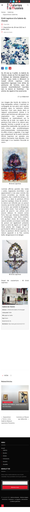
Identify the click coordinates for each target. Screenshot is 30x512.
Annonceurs (5, 499)
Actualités (5, 464)
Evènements (6, 458)
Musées (5, 453)
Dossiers (5, 461)
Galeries (11, 12)
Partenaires (11, 499)
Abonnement (24, 499)
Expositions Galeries (10, 14)
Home (3, 12)
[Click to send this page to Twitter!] (6, 68)
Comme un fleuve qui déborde (22, 418)
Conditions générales (15, 501)
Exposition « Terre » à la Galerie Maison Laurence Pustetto (8, 420)
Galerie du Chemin (8, 32)
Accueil (3, 448)
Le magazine (18, 499)
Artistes (5, 456)
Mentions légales (24, 497)
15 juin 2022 (6, 24)
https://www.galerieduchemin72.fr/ (16, 324)
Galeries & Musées (14, 497)
